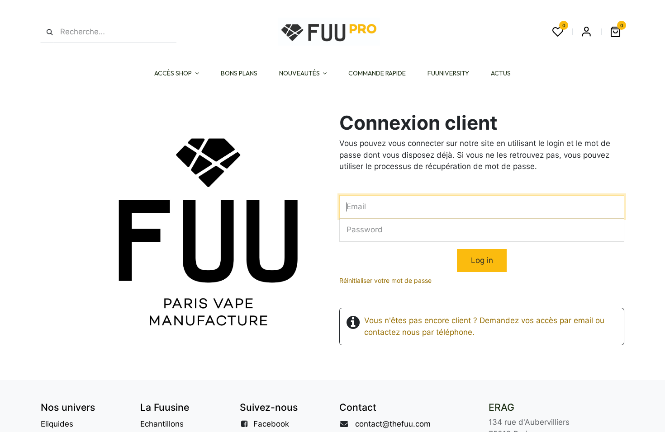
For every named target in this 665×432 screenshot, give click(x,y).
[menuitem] (176, 73)
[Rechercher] (46, 31)
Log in (482, 260)
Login (586, 32)
